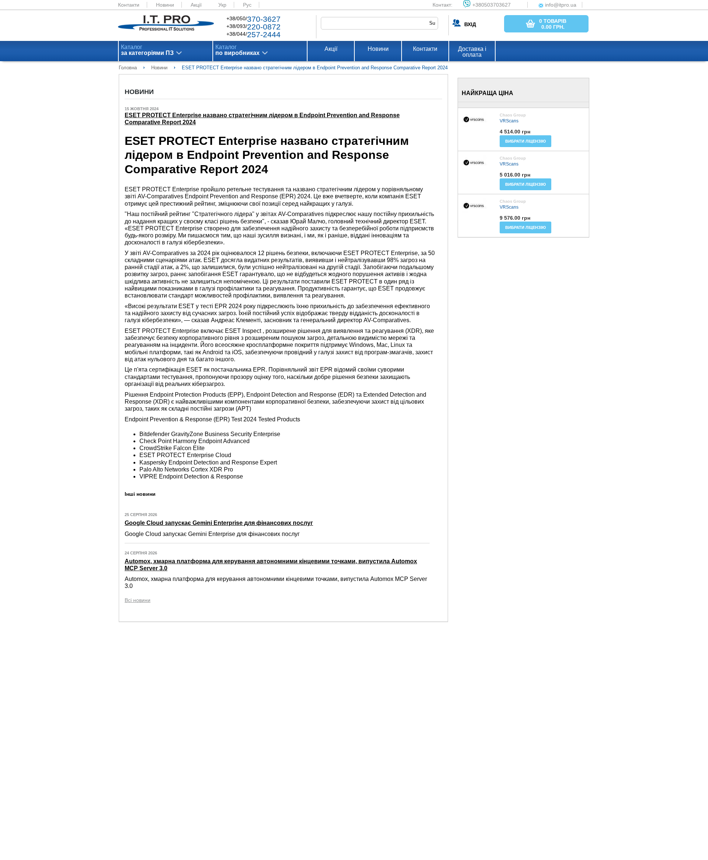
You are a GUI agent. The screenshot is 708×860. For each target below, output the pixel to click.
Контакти (128, 5)
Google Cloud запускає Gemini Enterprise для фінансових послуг (219, 523)
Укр (222, 5)
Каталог (147, 50)
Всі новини (137, 600)
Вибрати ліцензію (525, 141)
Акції (196, 5)
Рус (247, 5)
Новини (165, 5)
